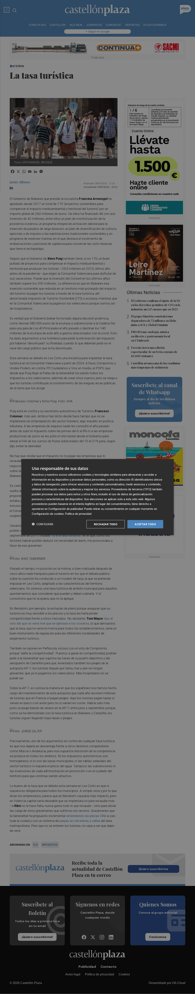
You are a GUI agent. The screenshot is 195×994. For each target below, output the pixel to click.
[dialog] (97, 497)
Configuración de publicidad (65, 509)
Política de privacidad (78, 513)
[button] (42, 524)
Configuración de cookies (48, 513)
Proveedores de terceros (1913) (131, 489)
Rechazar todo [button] (105, 524)
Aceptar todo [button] (145, 524)
